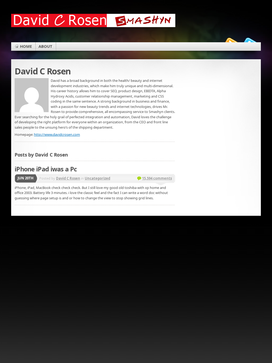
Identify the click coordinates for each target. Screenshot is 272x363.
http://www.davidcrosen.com (57, 134)
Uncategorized (97, 178)
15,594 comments (157, 178)
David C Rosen (68, 178)
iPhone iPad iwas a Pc (46, 169)
